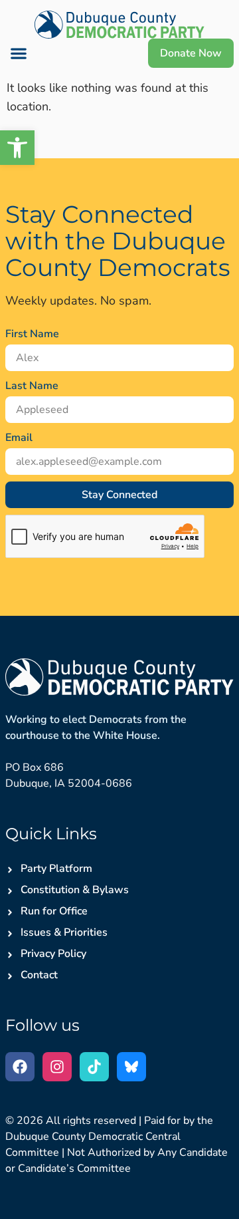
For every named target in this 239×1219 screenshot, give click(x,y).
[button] (17, 147)
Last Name (31, 385)
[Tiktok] (94, 1066)
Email (19, 437)
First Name (32, 334)
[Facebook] (20, 1066)
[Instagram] (57, 1066)
